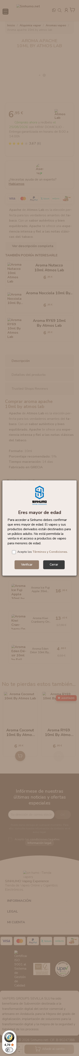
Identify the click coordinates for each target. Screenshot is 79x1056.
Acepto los (42, 552)
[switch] (9, 1050)
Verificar (26, 564)
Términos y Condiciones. (50, 552)
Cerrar (54, 564)
